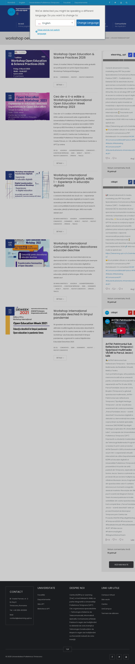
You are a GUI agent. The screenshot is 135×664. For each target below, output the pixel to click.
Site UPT (41, 604)
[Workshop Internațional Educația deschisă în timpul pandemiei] (28, 321)
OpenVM (73, 156)
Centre (104, 604)
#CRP (131, 136)
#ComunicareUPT (113, 147)
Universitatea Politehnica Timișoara (44, 2)
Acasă (24, 25)
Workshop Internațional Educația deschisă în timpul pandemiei (73, 314)
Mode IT (79, 153)
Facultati (67, 2)
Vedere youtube (130, 313)
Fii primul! (112, 171)
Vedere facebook (130, 182)
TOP (67, 649)
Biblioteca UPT (44, 608)
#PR (133, 140)
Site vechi (106, 599)
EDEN (72, 153)
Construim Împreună (61, 153)
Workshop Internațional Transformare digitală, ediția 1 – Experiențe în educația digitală (74, 180)
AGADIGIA (63, 150)
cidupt (114, 182)
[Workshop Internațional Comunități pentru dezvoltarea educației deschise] (28, 253)
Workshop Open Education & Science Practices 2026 (74, 55)
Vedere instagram (130, 55)
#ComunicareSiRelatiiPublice (118, 140)
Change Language (88, 22)
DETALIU (59, 85)
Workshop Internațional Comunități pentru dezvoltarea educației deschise (75, 246)
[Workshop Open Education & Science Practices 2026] (28, 64)
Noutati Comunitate (86, 77)
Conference (64, 77)
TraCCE (80, 156)
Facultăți (41, 595)
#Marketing (118, 143)
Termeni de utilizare (110, 613)
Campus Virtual (108, 595)
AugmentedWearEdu (76, 150)
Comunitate (120, 25)
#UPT (108, 153)
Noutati (74, 77)
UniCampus (107, 608)
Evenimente (68, 221)
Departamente (81, 2)
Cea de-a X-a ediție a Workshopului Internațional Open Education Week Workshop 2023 (73, 102)
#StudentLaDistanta (114, 150)
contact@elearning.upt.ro (21, 618)
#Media (109, 143)
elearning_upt (118, 55)
